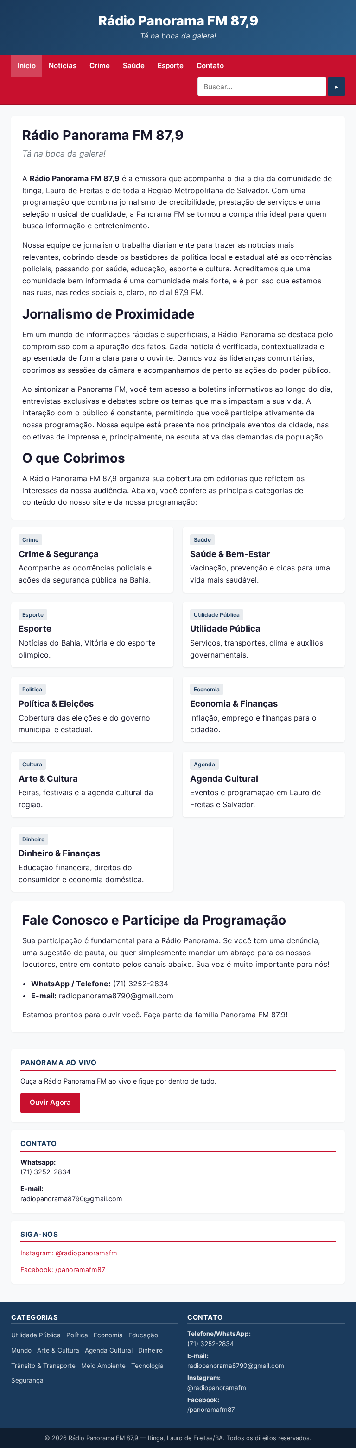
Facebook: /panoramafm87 (62, 1269)
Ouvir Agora (50, 1102)
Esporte (171, 65)
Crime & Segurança (59, 554)
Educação (143, 1335)
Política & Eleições (56, 703)
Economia (207, 689)
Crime (99, 65)
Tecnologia (147, 1365)
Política (32, 689)
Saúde (134, 65)
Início (27, 65)
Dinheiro (33, 839)
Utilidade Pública (217, 614)
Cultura (32, 764)
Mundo (21, 1350)
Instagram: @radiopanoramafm (68, 1253)
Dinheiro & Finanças (59, 853)
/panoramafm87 (211, 1409)
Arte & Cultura (48, 778)
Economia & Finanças (234, 703)
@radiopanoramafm (216, 1388)
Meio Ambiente (103, 1365)
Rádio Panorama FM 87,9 (178, 21)
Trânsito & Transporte (43, 1365)
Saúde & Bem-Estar (230, 554)
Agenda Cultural (224, 778)
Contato (210, 65)
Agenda (204, 764)
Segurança (27, 1380)
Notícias (62, 65)
